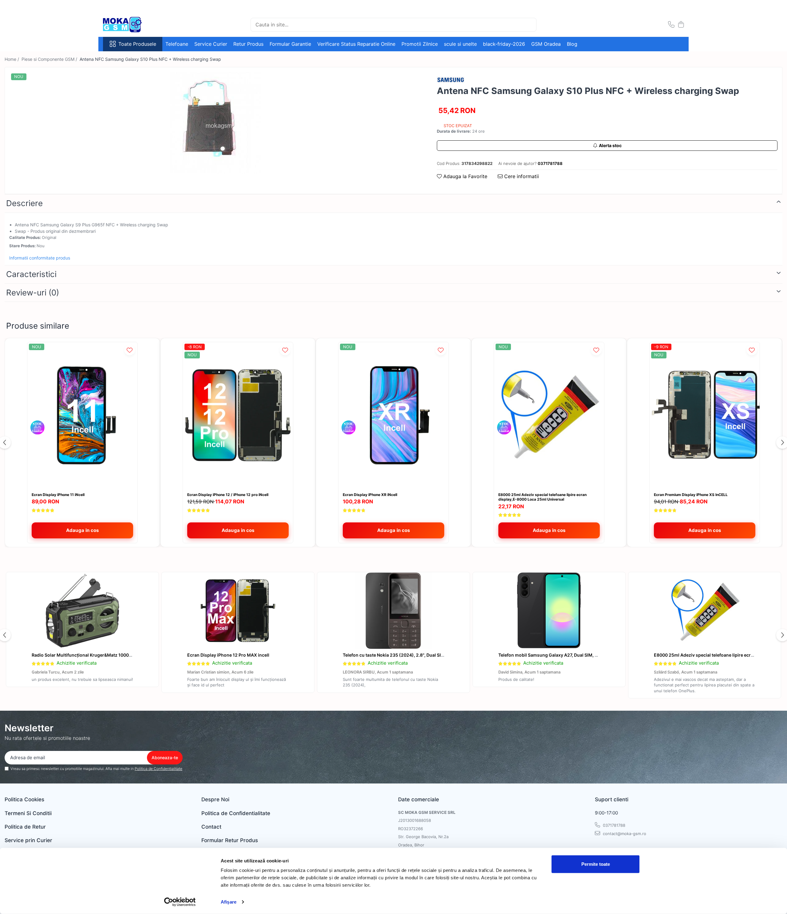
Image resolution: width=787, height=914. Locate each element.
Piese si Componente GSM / (50, 59)
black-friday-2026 (504, 44)
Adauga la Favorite (464, 176)
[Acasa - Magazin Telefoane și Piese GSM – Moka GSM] (133, 24)
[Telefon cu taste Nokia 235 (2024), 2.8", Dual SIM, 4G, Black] (393, 610)
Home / (12, 59)
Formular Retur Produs (229, 840)
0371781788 (613, 825)
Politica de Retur (25, 827)
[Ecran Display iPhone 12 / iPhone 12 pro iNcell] (238, 415)
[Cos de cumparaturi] (681, 24)
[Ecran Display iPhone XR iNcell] (393, 415)
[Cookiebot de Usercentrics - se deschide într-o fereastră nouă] (180, 902)
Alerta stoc (610, 145)
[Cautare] (529, 25)
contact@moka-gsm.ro (624, 833)
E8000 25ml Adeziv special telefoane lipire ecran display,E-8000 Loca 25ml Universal (542, 497)
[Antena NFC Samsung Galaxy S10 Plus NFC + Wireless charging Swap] (215, 122)
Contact (211, 827)
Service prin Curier (28, 840)
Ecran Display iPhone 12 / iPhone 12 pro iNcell (227, 494)
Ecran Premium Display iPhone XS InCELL (691, 494)
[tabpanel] (215, 122)
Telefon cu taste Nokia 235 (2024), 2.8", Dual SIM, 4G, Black (405, 655)
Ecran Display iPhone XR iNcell (370, 494)
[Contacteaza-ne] (671, 24)
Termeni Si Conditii (28, 813)
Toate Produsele (137, 44)
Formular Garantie (290, 44)
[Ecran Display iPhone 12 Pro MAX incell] (238, 610)
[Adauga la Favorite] (129, 350)
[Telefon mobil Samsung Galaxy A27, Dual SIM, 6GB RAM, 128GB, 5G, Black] (549, 610)
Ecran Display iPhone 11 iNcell (58, 494)
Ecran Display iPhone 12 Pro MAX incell (228, 655)
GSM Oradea (546, 44)
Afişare (228, 901)
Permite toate (595, 864)
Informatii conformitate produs (39, 257)
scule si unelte (460, 44)
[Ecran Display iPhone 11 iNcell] (82, 415)
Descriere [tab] (24, 203)
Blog (572, 44)
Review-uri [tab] (32, 292)
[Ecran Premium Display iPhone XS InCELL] (705, 415)
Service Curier (210, 44)
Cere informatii (521, 176)
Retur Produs (248, 44)
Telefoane (176, 44)
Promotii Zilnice (419, 44)
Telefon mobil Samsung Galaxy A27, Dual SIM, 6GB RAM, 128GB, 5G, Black (575, 655)
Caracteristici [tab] (31, 274)
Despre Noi (215, 799)
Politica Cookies (24, 799)
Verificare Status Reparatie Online (356, 44)
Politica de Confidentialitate (158, 768)
